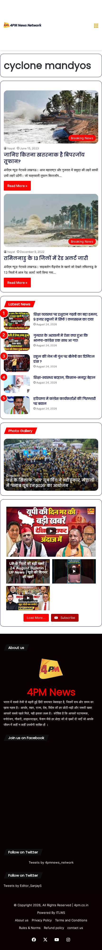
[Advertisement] (66, 26)
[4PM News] (23, 25)
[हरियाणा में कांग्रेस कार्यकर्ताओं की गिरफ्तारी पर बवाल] (17, 405)
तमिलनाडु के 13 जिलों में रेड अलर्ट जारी (46, 258)
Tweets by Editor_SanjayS (23, 886)
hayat (11, 148)
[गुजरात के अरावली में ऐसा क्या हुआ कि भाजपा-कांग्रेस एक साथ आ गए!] (17, 342)
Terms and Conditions (71, 920)
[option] (51, 465)
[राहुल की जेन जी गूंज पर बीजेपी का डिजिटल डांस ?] (17, 363)
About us (21, 920)
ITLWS (60, 912)
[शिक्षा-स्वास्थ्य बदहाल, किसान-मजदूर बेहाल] (17, 384)
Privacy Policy (42, 920)
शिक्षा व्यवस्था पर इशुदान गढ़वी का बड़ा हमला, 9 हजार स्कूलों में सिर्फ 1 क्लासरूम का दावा (65, 317)
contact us (75, 928)
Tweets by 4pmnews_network (51, 862)
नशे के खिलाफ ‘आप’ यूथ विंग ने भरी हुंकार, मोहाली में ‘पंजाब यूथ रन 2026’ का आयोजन (50, 482)
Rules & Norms (30, 928)
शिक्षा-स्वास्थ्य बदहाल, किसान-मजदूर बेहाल (64, 377)
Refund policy (54, 928)
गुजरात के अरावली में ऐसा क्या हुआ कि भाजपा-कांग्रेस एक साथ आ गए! (60, 338)
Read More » (17, 186)
